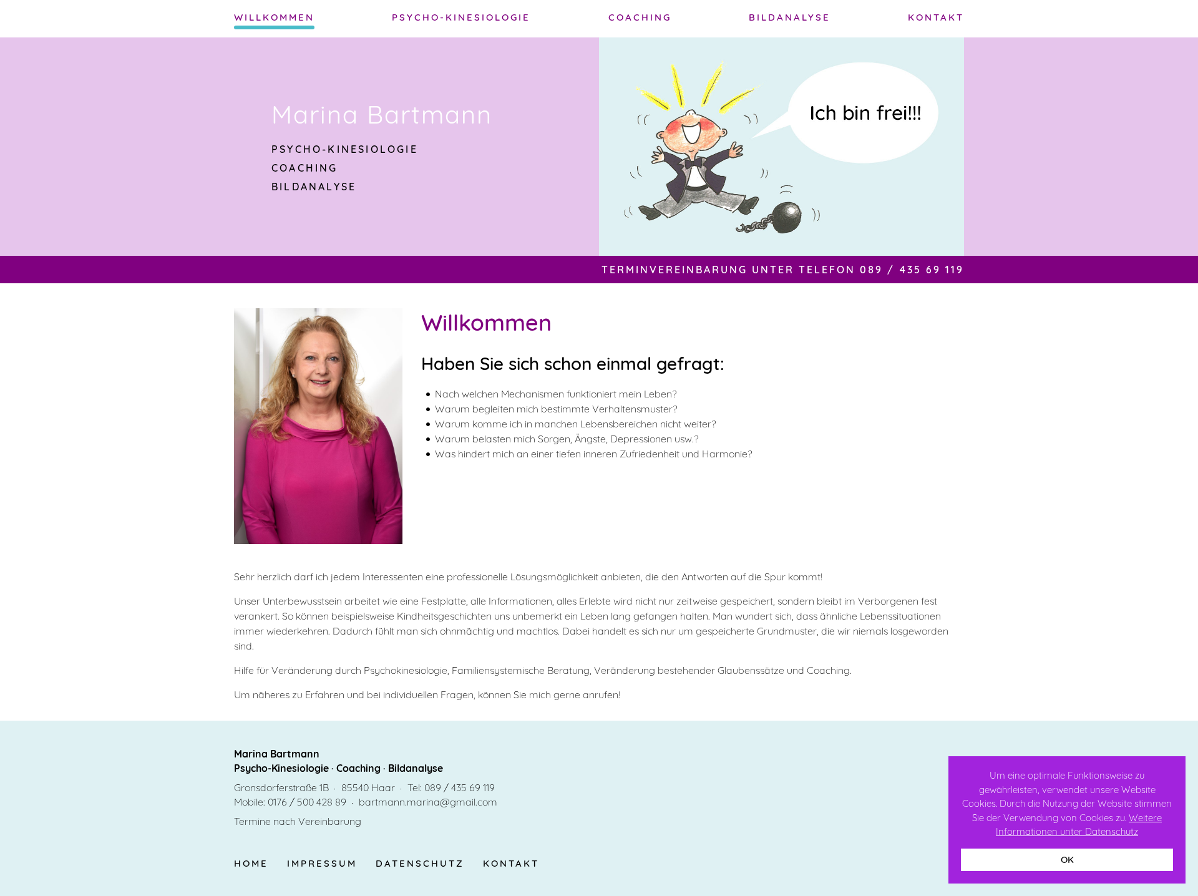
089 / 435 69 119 (459, 787)
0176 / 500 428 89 (307, 802)
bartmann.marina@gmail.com (428, 802)
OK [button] (1067, 859)
